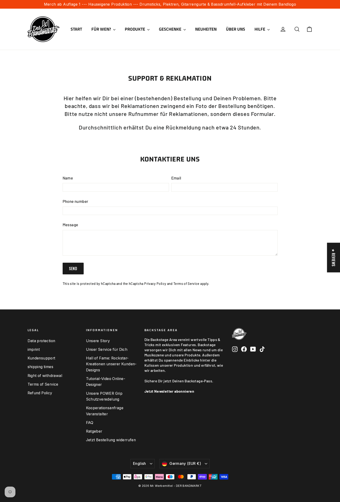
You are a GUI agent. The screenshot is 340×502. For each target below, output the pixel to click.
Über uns (235, 29)
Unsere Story (98, 341)
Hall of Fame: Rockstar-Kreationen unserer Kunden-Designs (111, 364)
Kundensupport (41, 358)
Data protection (41, 341)
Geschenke (170, 29)
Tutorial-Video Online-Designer (105, 381)
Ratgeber (94, 431)
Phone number (75, 201)
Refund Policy (40, 393)
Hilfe (260, 29)
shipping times (41, 367)
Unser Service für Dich (107, 349)
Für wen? (101, 29)
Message (70, 224)
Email (176, 178)
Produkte (135, 29)
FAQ (89, 422)
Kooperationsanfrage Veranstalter (105, 411)
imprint (34, 349)
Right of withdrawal (45, 375)
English (139, 463)
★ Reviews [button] (333, 258)
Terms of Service (186, 284)
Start (76, 29)
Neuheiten (206, 29)
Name (68, 178)
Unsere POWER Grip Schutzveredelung (104, 396)
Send (73, 268)
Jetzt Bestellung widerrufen (111, 440)
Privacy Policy (155, 284)
